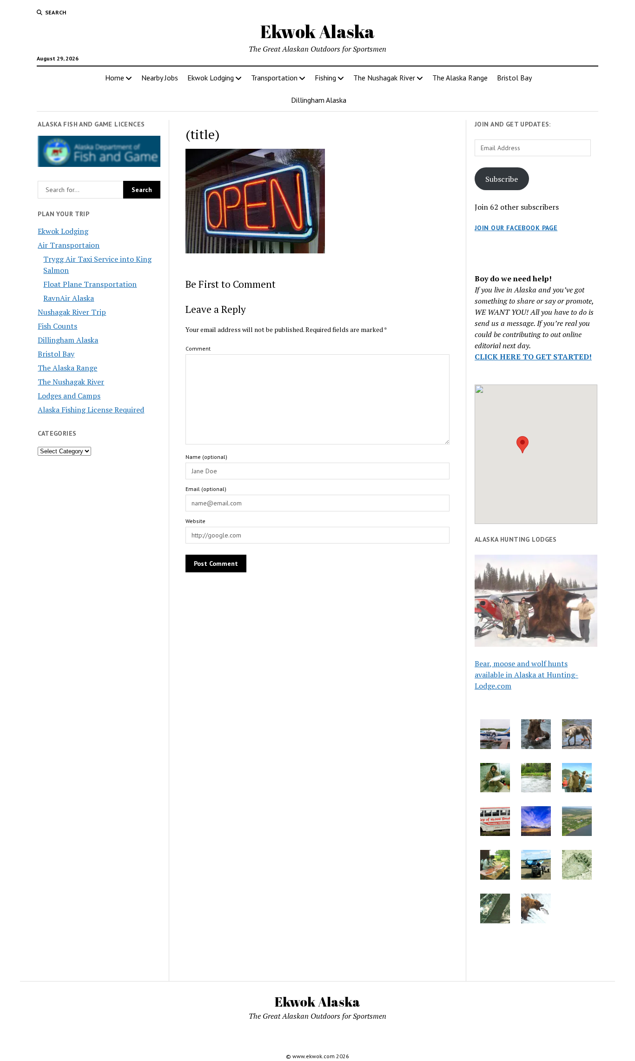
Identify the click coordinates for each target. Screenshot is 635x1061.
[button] (522, 444)
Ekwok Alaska (317, 31)
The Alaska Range (460, 77)
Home (114, 77)
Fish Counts (57, 326)
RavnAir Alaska (68, 298)
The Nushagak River (384, 77)
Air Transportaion (68, 245)
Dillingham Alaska (318, 100)
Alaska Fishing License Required (91, 410)
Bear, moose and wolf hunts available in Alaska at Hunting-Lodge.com (526, 674)
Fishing (325, 77)
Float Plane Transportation (90, 284)
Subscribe (501, 179)
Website (195, 520)
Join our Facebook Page (516, 228)
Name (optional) (206, 456)
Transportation (274, 77)
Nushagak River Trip (72, 312)
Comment (198, 348)
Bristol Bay (514, 77)
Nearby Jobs (159, 77)
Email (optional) (205, 488)
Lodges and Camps (69, 396)
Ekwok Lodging (210, 77)
